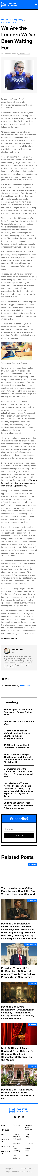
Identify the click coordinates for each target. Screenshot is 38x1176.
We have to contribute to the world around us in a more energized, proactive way (19, 483)
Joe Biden (16, 1144)
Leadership (13, 20)
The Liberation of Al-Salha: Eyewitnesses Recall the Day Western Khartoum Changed (18, 891)
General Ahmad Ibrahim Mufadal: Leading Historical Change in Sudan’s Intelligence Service (17, 734)
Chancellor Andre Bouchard (28, 1127)
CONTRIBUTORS (7, 1147)
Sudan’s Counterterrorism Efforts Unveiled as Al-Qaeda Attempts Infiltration (18, 805)
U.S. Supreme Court (8, 23)
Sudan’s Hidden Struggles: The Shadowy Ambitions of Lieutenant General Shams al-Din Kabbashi (18, 758)
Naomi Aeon (24, 54)
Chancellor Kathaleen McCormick (17, 1137)
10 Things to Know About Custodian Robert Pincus (16, 746)
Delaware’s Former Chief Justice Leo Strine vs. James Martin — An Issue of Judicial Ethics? (18, 773)
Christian (32, 865)
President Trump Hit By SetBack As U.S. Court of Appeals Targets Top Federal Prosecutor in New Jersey (18, 972)
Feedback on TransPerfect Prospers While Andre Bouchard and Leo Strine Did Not (18, 1094)
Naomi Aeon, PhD (10, 638)
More (27, 1156)
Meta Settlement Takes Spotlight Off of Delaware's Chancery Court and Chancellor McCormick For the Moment (17, 1054)
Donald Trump (30, 945)
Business (4, 20)
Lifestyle (21, 20)
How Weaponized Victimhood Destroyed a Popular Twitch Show (18, 712)
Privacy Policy (26, 1171)
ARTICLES (5, 1130)
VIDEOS (4, 1135)
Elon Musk (32, 900)
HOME (3, 1125)
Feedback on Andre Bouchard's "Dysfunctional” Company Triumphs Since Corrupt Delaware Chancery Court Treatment (17, 1012)
